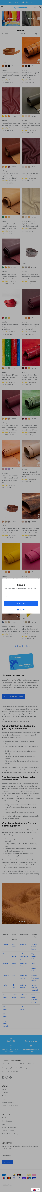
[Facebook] (18, 609)
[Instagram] (21, 609)
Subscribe (21, 604)
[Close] (37, 581)
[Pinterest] (24, 609)
